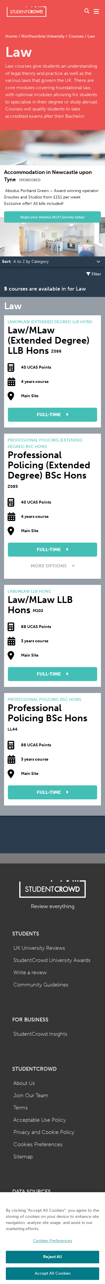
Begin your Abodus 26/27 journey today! (52, 217)
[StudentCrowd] (26, 11)
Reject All (52, 1256)
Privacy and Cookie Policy (43, 1132)
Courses (76, 36)
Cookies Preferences (37, 1144)
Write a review (30, 973)
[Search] (87, 12)
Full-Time (49, 414)
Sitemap (23, 1157)
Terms (20, 1108)
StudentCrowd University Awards (51, 960)
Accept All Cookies (53, 1273)
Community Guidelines (40, 985)
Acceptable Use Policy (39, 1120)
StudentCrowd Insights (40, 1034)
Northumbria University (43, 36)
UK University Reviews (39, 948)
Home (11, 36)
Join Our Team (30, 1096)
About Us (24, 1083)
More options (49, 566)
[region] (52, 1238)
